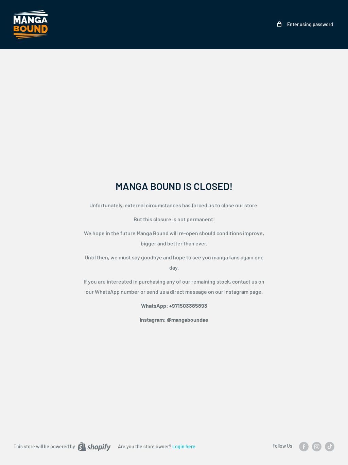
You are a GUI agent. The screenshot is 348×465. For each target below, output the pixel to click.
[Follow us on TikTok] (329, 446)
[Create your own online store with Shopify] (94, 446)
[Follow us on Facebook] (304, 446)
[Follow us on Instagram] (316, 446)
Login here (183, 446)
